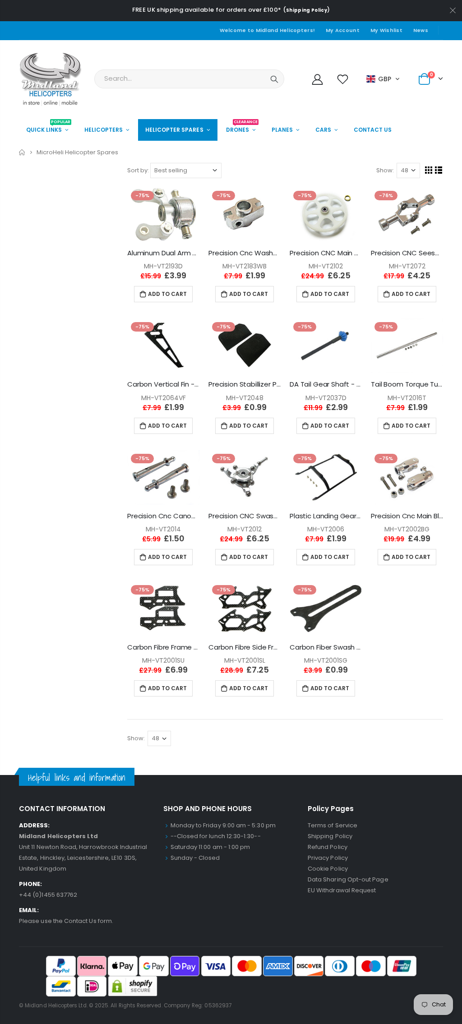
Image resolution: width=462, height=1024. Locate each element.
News (420, 30)
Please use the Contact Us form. (66, 921)
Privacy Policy (328, 857)
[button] (383, 79)
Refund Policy (327, 847)
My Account (343, 30)
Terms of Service (332, 825)
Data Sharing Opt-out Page (348, 879)
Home (22, 152)
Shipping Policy (306, 10)
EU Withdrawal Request (342, 890)
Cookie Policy (328, 868)
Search (274, 79)
